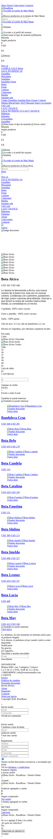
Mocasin (30, 103)
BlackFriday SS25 (17, 103)
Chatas (4, 100)
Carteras (5, 89)
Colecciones (19, 5)
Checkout (5, 812)
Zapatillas (5, 73)
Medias (4, 95)
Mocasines (6, 76)
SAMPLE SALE (9, 68)
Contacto (29, 5)
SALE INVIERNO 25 (12, 111)
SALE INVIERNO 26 (11, 71)
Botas (20, 68)
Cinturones (6, 92)
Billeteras (5, 113)
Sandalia (22, 100)
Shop (3, 5)
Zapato (34, 100)
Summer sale (7, 97)
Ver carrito (6, 799)
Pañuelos (5, 116)
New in (4, 66)
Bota (28, 100)
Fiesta (13, 81)
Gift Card (5, 105)
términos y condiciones (19, 767)
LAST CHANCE (9, 108)
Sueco (38, 103)
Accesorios (46, 103)
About (9, 5)
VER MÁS (6, 629)
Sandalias (5, 79)
